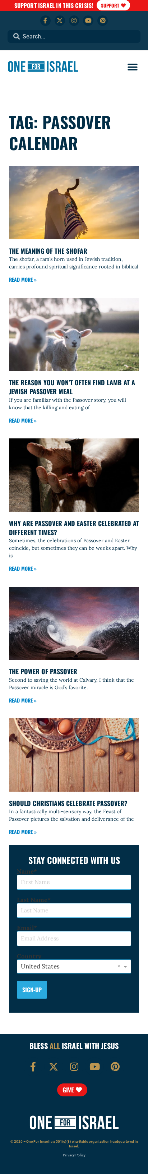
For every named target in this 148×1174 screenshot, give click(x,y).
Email (25, 928)
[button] (133, 67)
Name (25, 872)
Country (29, 956)
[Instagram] (74, 20)
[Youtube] (88, 20)
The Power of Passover (43, 671)
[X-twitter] (60, 20)
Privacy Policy (74, 1155)
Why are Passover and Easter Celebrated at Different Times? (74, 528)
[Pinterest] (102, 20)
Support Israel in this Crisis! (53, 5)
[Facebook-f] (45, 20)
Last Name (32, 900)
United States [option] (40, 966)
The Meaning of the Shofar (48, 250)
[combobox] (74, 36)
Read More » (23, 279)
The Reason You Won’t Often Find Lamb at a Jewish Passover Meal (72, 387)
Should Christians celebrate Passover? (68, 803)
